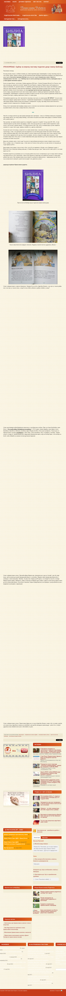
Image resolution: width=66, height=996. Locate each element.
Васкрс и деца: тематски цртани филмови (10, 951)
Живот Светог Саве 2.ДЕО (11, 842)
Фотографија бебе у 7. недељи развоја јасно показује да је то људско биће (50, 797)
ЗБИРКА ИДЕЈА (43, 15)
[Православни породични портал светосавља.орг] (33, 8)
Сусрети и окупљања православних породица (48, 904)
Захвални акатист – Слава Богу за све (10, 948)
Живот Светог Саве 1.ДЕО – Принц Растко (15, 838)
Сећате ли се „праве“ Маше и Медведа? (10, 958)
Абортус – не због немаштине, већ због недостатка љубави (49, 809)
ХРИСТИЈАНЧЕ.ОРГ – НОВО (14, 830)
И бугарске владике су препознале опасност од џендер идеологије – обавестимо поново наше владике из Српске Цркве (50, 750)
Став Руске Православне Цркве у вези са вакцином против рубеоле (50, 757)
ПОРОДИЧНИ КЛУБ (23, 19)
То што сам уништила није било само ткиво (50, 821)
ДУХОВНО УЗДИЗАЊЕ (25, 1)
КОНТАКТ (46, 1)
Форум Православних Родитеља (44, 887)
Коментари (37, 837)
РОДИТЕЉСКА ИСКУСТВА (29, 15)
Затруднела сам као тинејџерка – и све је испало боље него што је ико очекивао (50, 803)
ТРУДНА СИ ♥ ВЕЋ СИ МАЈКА (43, 792)
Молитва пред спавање (41, 843)
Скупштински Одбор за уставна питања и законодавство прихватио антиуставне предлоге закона (12, 967)
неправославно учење (44, 734)
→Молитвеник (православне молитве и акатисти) (17, 932)
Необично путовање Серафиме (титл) (14, 844)
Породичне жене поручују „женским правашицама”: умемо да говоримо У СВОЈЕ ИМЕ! (50, 765)
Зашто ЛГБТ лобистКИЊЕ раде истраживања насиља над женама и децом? (50, 773)
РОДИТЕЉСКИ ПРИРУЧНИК (12, 15)
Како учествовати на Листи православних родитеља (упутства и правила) (48, 911)
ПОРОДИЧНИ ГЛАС (9, 19)
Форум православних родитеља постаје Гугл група (50, 892)
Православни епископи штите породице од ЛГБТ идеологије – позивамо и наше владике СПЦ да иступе (50, 781)
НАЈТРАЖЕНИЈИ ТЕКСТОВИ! (39, 944)
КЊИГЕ (15, 1)
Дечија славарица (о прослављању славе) (16, 834)
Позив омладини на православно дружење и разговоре (48, 899)
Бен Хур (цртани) (8, 847)
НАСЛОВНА (7, 1)
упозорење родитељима (15, 736)
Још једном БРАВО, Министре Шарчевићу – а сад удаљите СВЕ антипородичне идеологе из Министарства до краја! (40, 978)
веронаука (21, 734)
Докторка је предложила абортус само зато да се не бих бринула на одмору (50, 816)
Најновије (45, 837)
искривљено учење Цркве (31, 734)
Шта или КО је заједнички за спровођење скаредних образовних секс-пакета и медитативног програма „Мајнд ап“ (38, 962)
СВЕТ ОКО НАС (37, 1)
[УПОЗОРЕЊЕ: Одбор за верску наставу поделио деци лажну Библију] (14, 36)
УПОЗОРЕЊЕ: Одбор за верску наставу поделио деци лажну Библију (33, 67)
